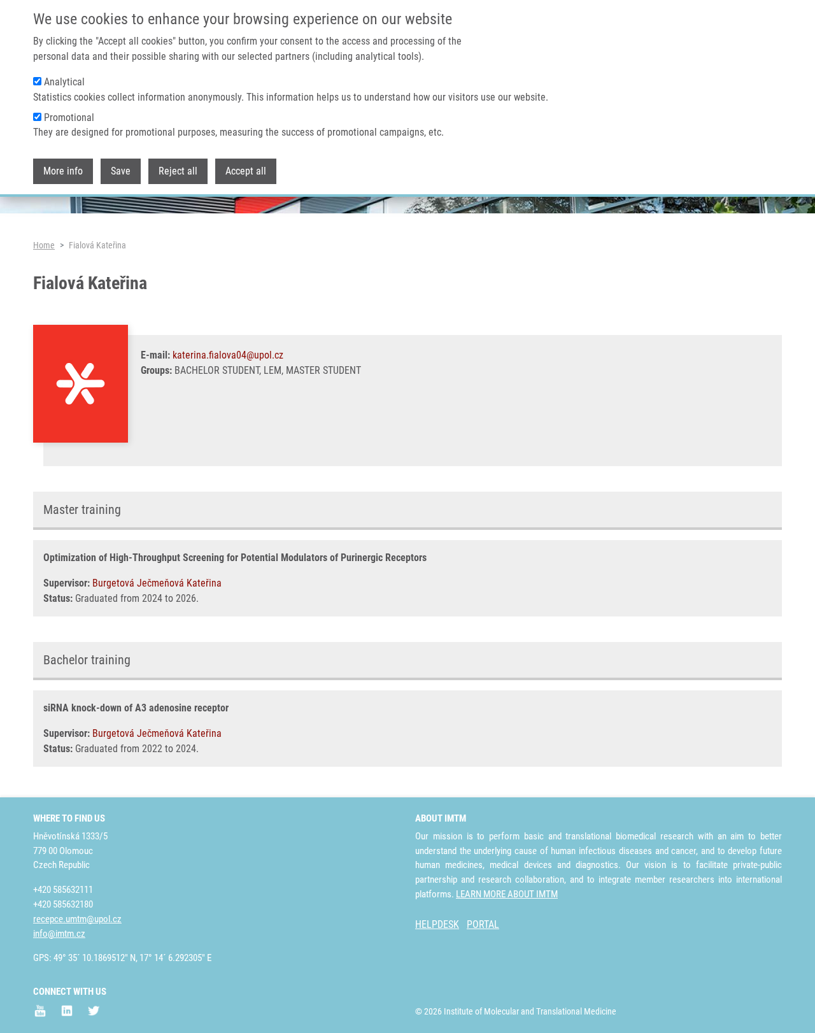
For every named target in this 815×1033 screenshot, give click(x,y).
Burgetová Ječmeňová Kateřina (157, 583)
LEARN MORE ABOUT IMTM (507, 894)
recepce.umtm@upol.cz (77, 919)
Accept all (245, 171)
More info (63, 171)
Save (121, 171)
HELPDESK (437, 924)
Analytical (64, 82)
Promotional (69, 117)
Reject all (178, 171)
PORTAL (483, 924)
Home (44, 245)
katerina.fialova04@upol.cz (228, 355)
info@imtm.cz (59, 933)
